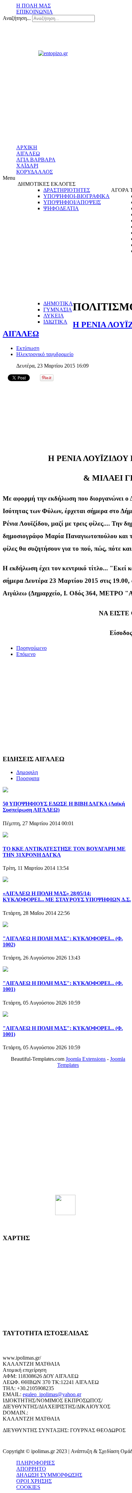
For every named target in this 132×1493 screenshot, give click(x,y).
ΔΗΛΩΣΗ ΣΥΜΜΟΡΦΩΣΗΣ (49, 1475)
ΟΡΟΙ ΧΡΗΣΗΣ (34, 1481)
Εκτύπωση (27, 348)
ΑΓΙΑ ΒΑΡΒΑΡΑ (36, 159)
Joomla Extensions (86, 1059)
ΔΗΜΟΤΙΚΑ (58, 303)
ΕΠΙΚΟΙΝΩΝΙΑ (34, 12)
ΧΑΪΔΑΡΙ (27, 166)
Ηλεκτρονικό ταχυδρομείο (44, 354)
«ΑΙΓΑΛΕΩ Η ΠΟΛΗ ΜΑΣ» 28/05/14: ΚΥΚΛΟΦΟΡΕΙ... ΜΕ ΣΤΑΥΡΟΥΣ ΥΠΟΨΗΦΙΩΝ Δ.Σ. (67, 896)
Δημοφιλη (27, 772)
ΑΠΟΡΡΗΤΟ (31, 1469)
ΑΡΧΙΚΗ (26, 147)
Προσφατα (27, 778)
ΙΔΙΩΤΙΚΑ (55, 322)
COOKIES (28, 1487)
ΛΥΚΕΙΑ (53, 316)
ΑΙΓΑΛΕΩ (28, 153)
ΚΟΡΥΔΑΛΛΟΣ (34, 172)
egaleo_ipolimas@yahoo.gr (52, 1394)
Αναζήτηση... (17, 18)
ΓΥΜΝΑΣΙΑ (57, 309)
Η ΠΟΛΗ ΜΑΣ (33, 5)
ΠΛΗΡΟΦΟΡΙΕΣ (35, 1463)
